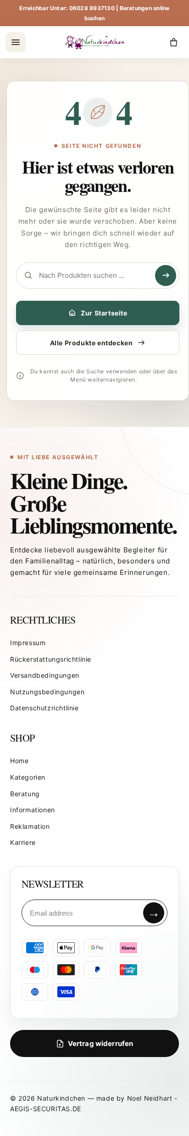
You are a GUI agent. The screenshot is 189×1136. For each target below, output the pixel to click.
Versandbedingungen (44, 675)
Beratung (25, 794)
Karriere (23, 842)
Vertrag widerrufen (100, 1043)
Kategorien (27, 777)
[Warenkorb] (173, 42)
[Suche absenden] (165, 275)
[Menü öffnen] (16, 42)
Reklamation (30, 826)
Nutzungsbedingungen (47, 692)
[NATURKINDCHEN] (95, 42)
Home (19, 761)
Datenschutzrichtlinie (44, 708)
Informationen (32, 810)
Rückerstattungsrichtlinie (50, 659)
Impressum (27, 643)
